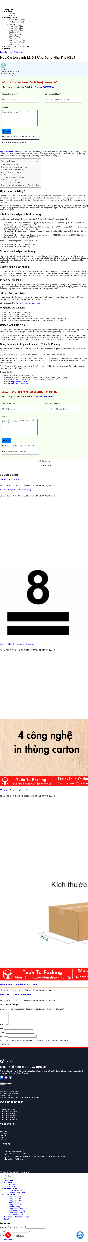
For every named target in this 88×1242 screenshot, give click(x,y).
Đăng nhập (20, 1235)
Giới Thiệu (12, 14)
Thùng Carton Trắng (16, 38)
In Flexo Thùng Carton (17, 20)
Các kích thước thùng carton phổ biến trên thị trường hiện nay (20, 984)
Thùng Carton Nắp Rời (17, 42)
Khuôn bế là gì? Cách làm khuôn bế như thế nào (16, 994)
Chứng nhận (13, 16)
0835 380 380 (13, 1154)
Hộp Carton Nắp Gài (16, 44)
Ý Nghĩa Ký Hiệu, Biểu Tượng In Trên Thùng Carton (17, 644)
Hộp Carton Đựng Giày (17, 40)
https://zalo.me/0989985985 (41, 87)
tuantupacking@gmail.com (19, 384)
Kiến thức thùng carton (17, 52)
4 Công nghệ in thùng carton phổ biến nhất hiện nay (17, 790)
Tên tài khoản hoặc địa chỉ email (12, 1227)
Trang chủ (3, 52)
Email (2, 1032)
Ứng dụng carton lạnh (10, 180)
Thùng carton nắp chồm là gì (29, 303)
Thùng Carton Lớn (15, 34)
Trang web (4, 1036)
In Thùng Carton (10, 18)
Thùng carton (9, 24)
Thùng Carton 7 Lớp (16, 30)
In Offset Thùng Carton (17, 22)
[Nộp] (5, 1178)
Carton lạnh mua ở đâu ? (11, 182)
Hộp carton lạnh (6, 152)
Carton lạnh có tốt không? (12, 172)
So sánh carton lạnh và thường (13, 170)
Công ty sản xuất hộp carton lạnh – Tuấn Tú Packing (21, 185)
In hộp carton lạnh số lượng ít (15, 177)
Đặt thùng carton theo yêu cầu (16, 46)
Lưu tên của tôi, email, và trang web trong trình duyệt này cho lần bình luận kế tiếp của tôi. (35, 1040)
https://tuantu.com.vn (19, 382)
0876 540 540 (25, 1154)
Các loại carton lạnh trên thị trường (15, 167)
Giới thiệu (8, 12)
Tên (2, 1028)
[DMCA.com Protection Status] (6, 1084)
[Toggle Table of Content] (36, 161)
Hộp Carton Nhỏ (14, 32)
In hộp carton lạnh (9, 175)
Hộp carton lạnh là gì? (10, 164)
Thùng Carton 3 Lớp (16, 26)
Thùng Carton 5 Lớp (16, 28)
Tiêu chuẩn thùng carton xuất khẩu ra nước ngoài (16, 490)
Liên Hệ (7, 48)
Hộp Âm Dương (14, 36)
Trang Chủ (8, 10)
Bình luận (4, 1025)
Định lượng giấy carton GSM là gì (11, 479)
